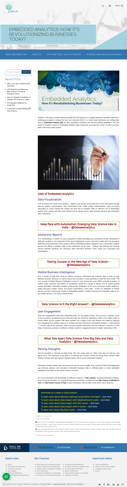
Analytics (37, 54)
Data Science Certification (46, 422)
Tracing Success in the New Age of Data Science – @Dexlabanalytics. (78, 263)
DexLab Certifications (15, 473)
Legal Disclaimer (59, 484)
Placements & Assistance (16, 466)
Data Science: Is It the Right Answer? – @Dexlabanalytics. (78, 304)
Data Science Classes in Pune (90, 422)
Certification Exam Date (103, 469)
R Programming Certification (74, 464)
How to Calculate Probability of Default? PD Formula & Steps (18, 98)
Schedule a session (14, 469)
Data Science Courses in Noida (63, 424)
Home (10, 464)
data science (106, 429)
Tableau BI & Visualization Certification (50, 469)
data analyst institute (62, 429)
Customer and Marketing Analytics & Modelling (51, 475)
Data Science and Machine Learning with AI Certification (51, 464)
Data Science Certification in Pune (67, 422)
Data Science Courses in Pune (55, 383)
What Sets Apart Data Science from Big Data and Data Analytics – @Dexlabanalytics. (78, 339)
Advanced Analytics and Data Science (104, 54)
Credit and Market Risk (16, 54)
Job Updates (12, 471)
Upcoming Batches (101, 464)
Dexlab (47, 419)
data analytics (91, 378)
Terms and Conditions (75, 484)
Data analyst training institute (80, 429)
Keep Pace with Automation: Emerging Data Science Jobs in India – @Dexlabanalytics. (79, 225)
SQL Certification (42, 471)
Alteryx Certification (71, 471)
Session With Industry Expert (105, 466)
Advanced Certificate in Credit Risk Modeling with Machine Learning (51, 473)
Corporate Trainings (71, 475)
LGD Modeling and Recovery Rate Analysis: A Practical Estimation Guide (17, 91)
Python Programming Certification (48, 466)
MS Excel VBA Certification (74, 469)
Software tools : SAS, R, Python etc (64, 54)
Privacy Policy (46, 484)
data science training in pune (107, 424)
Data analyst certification (45, 429)
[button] (6, 476)
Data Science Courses (108, 422)
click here (106, 396)
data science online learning (70, 431)
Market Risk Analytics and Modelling (77, 473)
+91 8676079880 (63, 447)
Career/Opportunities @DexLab (18, 475)
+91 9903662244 (107, 447)
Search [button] (26, 72)
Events (97, 471)
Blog (9, 479)
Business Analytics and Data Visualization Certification (79, 466)
